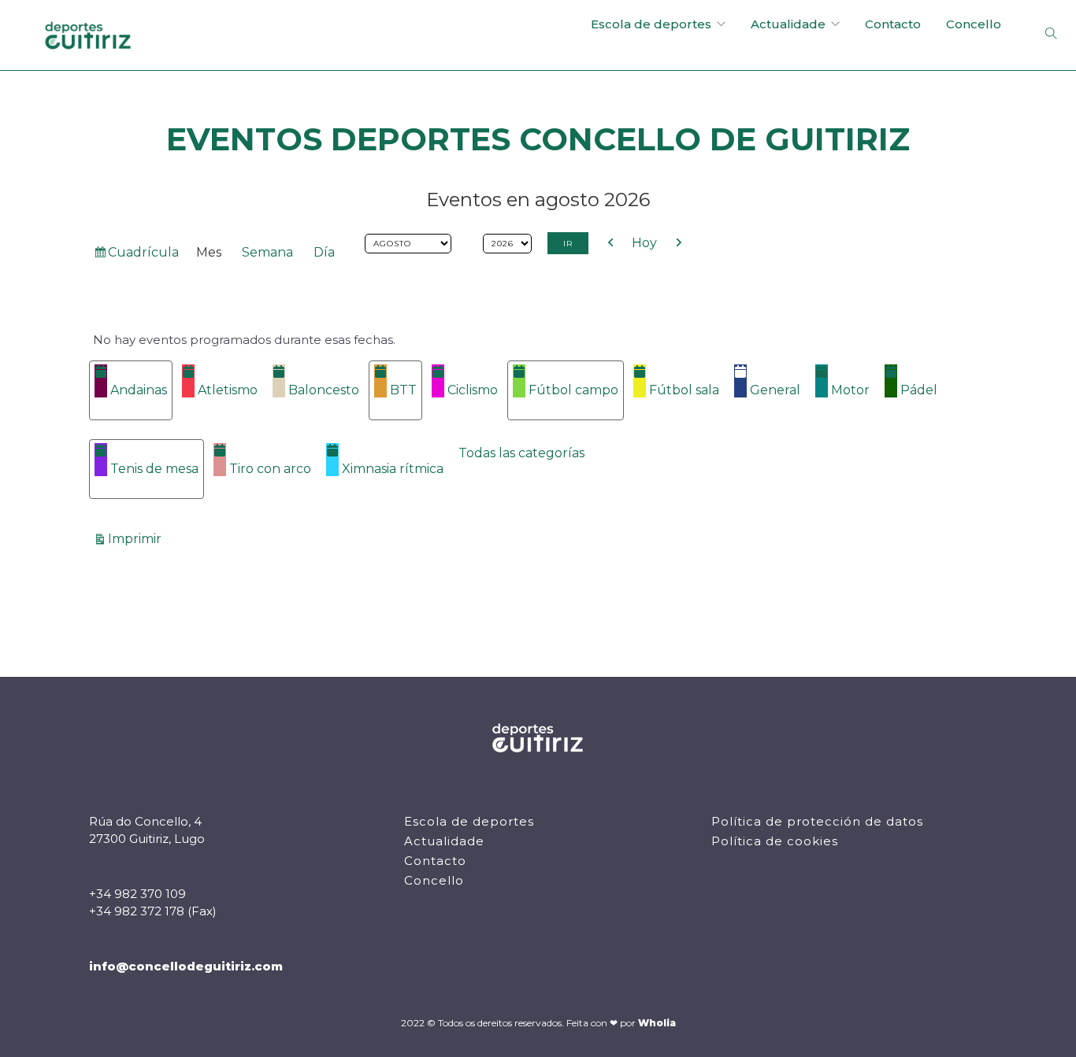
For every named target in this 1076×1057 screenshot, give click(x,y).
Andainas (138, 390)
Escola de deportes (651, 24)
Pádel (918, 390)
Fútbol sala (684, 390)
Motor (850, 390)
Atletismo (228, 390)
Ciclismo (472, 390)
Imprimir (137, 538)
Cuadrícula (143, 255)
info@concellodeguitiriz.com (186, 966)
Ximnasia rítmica (392, 468)
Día (324, 252)
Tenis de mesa (154, 468)
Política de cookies (774, 840)
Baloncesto (323, 390)
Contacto (893, 24)
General (775, 390)
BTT (403, 390)
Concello (973, 24)
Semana (267, 252)
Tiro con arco (270, 468)
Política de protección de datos (817, 821)
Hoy (644, 242)
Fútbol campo (573, 390)
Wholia (657, 1023)
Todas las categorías (521, 452)
